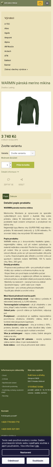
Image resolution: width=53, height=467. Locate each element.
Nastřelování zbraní (9, 383)
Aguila (7, 33)
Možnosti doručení (9, 158)
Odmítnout (13, 460)
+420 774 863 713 (10, 422)
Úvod (4, 375)
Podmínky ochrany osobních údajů (12, 391)
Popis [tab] (5, 196)
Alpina (7, 42)
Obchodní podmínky (10, 386)
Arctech (8, 51)
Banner (8, 65)
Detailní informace (8, 172)
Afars (7, 28)
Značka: (7, 87)
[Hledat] (33, 3)
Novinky (5, 396)
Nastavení (25, 452)
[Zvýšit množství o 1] (10, 163)
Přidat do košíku (23, 165)
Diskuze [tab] (13, 196)
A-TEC (7, 24)
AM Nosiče (9, 46)
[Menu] (47, 3)
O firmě (5, 379)
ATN (6, 56)
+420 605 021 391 (10, 429)
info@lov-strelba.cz (8, 435)
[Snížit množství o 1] (10, 166)
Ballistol (8, 60)
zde (37, 446)
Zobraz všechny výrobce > (16, 69)
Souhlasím (38, 460)
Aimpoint (8, 37)
